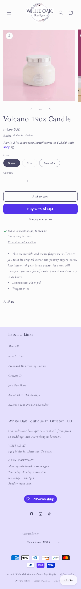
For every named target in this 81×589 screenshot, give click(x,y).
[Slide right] (49, 109)
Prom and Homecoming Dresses (27, 366)
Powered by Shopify (46, 574)
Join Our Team (17, 385)
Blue (32, 164)
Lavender (49, 163)
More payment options (40, 219)
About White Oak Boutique (24, 395)
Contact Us (15, 375)
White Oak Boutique (25, 574)
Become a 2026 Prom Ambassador (28, 405)
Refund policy (67, 574)
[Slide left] (31, 109)
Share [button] (10, 301)
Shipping (7, 135)
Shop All (13, 346)
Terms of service (42, 580)
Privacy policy (22, 580)
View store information (22, 242)
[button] (9, 12)
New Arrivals (16, 356)
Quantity (8, 172)
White (12, 163)
